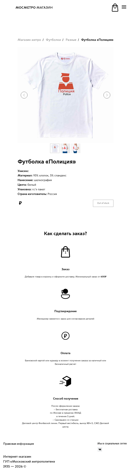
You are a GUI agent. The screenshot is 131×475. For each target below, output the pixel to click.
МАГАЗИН (34, 7)
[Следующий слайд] (107, 95)
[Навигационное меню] (124, 7)
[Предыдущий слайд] (24, 95)
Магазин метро (29, 39)
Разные (71, 39)
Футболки (53, 39)
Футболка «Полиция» (97, 39)
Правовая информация (18, 443)
